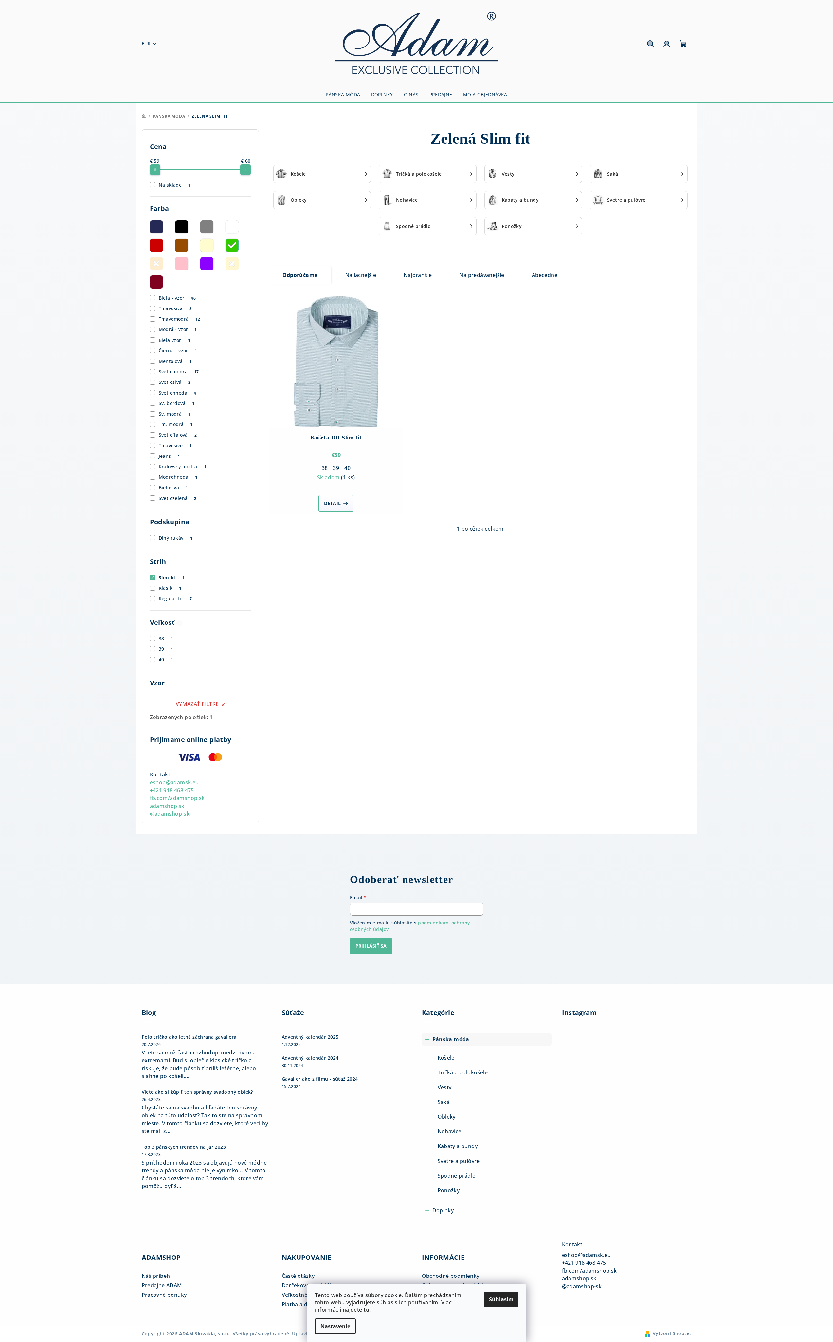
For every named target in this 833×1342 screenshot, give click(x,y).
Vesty (445, 1087)
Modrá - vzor (178, 329)
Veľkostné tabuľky (305, 1294)
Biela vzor (174, 340)
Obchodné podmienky (451, 1275)
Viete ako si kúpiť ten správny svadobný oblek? (197, 1092)
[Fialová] (206, 263)
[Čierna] (181, 226)
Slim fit (172, 577)
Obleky (447, 1116)
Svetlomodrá (179, 371)
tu (366, 1309)
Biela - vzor (177, 298)
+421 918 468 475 (172, 790)
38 (166, 638)
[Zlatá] (232, 263)
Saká (444, 1102)
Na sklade (175, 185)
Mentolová (175, 361)
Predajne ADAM (162, 1285)
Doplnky (443, 1210)
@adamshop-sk (170, 813)
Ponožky (449, 1190)
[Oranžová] (156, 263)
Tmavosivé (175, 445)
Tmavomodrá (179, 319)
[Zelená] (232, 245)
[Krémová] (206, 245)
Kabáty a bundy (458, 1146)
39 (166, 649)
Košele (446, 1057)
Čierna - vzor (178, 350)
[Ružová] (181, 263)
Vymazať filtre (197, 704)
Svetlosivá (174, 382)
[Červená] (156, 245)
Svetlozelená (178, 498)
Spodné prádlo (457, 1175)
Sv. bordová (177, 403)
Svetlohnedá (177, 393)
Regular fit (175, 598)
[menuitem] (342, 94)
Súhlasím (501, 1299)
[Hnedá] (181, 245)
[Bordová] (156, 282)
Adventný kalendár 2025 (310, 1037)
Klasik (170, 588)
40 (166, 659)
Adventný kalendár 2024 (310, 1058)
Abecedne (544, 275)
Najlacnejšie (360, 275)
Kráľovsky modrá (182, 466)
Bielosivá (173, 487)
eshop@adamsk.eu (174, 782)
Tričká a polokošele (463, 1072)
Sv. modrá (175, 414)
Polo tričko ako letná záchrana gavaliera (189, 1037)
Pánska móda (450, 1039)
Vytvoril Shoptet (672, 1333)
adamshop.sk (167, 806)
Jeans (169, 456)
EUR (146, 43)
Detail (332, 503)
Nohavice (450, 1131)
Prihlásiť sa (371, 946)
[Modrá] (156, 226)
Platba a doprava (304, 1304)
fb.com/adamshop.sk (177, 798)
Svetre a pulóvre (459, 1161)
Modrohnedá (178, 477)
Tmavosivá (175, 308)
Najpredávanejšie (481, 275)
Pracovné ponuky (164, 1294)
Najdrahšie (418, 275)
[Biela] (232, 226)
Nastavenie (335, 1326)
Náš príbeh (156, 1275)
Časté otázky (298, 1275)
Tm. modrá (176, 424)
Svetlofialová (178, 435)
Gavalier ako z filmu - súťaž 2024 (320, 1079)
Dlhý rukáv (175, 538)
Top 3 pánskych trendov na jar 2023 (184, 1147)
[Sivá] (206, 226)
